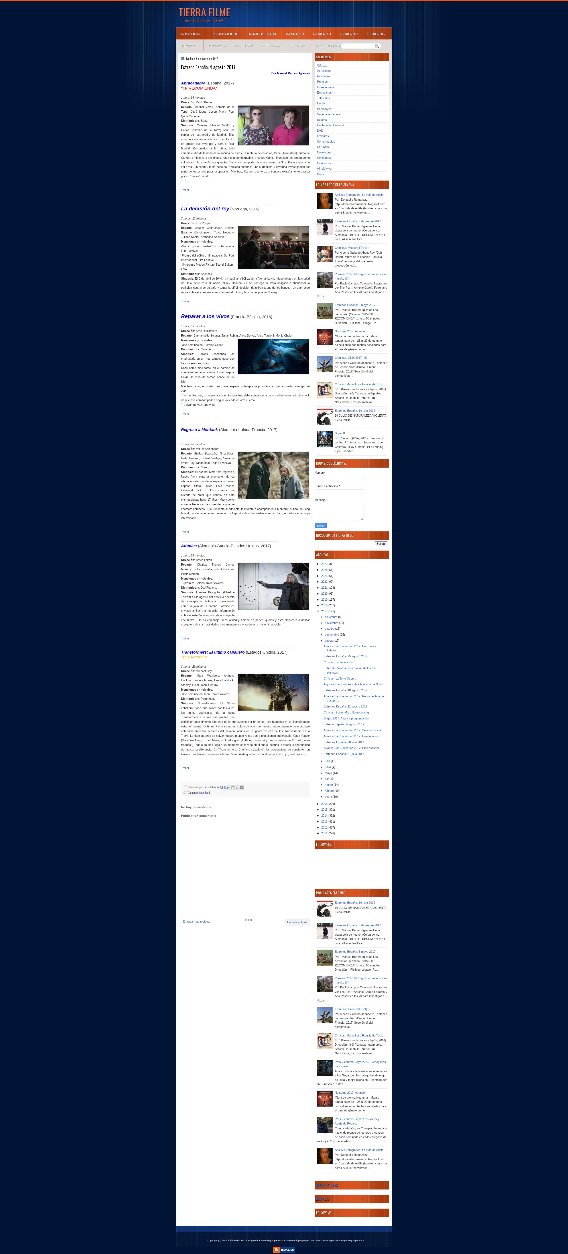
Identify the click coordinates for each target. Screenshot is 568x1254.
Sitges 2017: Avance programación (346, 718)
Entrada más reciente (196, 921)
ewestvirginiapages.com (301, 1240)
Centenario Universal (330, 125)
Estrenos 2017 (349, 34)
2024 (324, 570)
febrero (330, 790)
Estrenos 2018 (322, 34)
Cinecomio (324, 163)
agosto (329, 640)
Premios (322, 81)
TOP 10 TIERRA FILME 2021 (224, 34)
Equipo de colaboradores (331, 45)
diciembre (331, 617)
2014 (324, 815)
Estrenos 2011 (298, 45)
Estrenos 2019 (295, 34)
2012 (324, 827)
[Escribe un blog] (233, 788)
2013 (324, 821)
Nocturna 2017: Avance (350, 331)
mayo (329, 773)
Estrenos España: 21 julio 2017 (344, 754)
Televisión (323, 98)
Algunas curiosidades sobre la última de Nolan (353, 684)
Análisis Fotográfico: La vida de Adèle (359, 194)
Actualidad (204, 792)
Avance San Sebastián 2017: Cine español (351, 748)
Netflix (321, 103)
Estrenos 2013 (244, 45)
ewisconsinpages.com (328, 1240)
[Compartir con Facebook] (241, 788)
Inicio (248, 919)
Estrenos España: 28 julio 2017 (344, 742)
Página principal (191, 34)
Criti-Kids (323, 147)
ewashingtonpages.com (273, 1240)
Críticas (322, 65)
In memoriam (325, 87)
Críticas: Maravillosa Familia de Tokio (359, 384)
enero (329, 796)
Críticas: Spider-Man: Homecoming (346, 712)
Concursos (324, 157)
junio (328, 767)
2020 (324, 593)
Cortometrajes (326, 141)
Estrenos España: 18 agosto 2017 (345, 690)
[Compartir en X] (237, 788)
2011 (324, 833)
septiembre (332, 634)
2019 (324, 599)
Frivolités (323, 136)
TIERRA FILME (204, 11)
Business (322, 1198)
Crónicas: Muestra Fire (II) (352, 247)
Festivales (323, 76)
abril (328, 778)
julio (328, 761)
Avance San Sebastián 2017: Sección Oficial (353, 730)
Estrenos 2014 (217, 45)
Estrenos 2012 (271, 45)
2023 (324, 576)
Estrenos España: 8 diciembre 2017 (358, 221)
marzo (329, 784)
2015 (324, 809)
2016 (324, 803)
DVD (320, 130)
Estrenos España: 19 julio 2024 (355, 410)
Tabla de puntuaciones (263, 34)
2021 (324, 587)
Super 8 (340, 433)
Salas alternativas (328, 114)
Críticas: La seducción (338, 662)
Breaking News (327, 1185)
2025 (324, 564)
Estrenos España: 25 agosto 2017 (345, 656)
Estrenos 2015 (190, 45)
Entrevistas (324, 92)
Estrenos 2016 (376, 34)
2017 (324, 611)
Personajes (324, 109)
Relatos (322, 119)
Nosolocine (324, 152)
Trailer (185, 190)
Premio (321, 174)
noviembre (332, 623)
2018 (324, 605)
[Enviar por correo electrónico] (229, 788)
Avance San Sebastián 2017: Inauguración (351, 736)
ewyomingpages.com (352, 1240)
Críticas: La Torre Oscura (340, 678)
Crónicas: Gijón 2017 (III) (351, 357)
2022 (324, 581)
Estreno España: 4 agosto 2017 (344, 724)
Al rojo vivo (324, 168)
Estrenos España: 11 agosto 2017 (345, 706)
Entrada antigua (297, 922)
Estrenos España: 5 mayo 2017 (355, 305)
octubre (330, 628)
